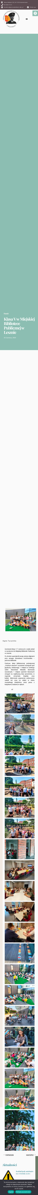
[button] (35, 13)
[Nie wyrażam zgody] (34, 1187)
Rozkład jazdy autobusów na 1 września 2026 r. (24, 1172)
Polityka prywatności (23, 1192)
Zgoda (11, 1192)
